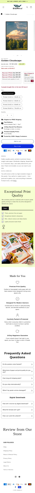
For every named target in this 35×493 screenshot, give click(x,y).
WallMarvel (19, 490)
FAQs (15, 180)
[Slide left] (14, 55)
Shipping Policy (7, 450)
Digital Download (8, 93)
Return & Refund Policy (10, 454)
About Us (6, 466)
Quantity (3, 112)
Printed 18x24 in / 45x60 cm (11, 100)
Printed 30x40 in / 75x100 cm (12, 108)
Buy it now (17, 146)
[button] (3, 7)
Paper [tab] (5, 208)
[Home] (1, 14)
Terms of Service (8, 469)
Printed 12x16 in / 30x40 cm (11, 97)
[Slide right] (21, 55)
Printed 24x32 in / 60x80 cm (11, 104)
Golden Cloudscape (11, 14)
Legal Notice (7, 462)
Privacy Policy (7, 458)
